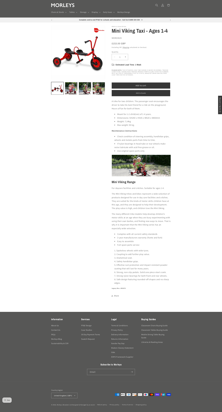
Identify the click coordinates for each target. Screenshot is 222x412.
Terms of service (127, 405)
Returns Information (119, 339)
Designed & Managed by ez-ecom (83, 405)
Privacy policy (114, 405)
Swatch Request (88, 339)
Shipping (126, 47)
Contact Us (55, 330)
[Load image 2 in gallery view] (71, 88)
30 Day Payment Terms (90, 334)
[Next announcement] (170, 20)
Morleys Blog (56, 339)
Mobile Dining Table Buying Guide (152, 336)
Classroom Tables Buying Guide (154, 330)
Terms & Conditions (119, 325)
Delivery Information (120, 334)
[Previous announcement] (51, 20)
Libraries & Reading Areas (152, 342)
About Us (55, 325)
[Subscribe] (132, 372)
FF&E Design (86, 325)
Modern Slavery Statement (122, 348)
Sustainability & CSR (59, 343)
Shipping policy (141, 405)
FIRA (113, 352)
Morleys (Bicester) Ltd (64, 405)
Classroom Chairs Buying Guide (154, 325)
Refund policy (102, 405)
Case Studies (86, 330)
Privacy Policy (117, 330)
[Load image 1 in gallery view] (57, 88)
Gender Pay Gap (118, 343)
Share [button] (116, 296)
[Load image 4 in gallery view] (98, 88)
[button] (59, 12)
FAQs (53, 334)
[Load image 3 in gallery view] (85, 88)
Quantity (115, 52)
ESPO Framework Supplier (122, 357)
